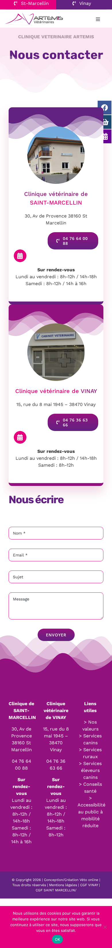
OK (57, 939)
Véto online (89, 880)
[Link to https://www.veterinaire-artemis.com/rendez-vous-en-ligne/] (20, 255)
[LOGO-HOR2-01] (34, 13)
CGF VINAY (89, 885)
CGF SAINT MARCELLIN (55, 890)
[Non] (105, 927)
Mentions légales (63, 885)
